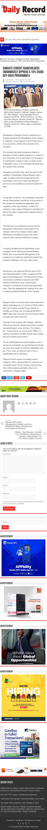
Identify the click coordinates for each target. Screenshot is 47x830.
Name (5, 477)
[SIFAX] (23, 26)
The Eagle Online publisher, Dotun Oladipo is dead (20, 803)
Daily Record (9, 80)
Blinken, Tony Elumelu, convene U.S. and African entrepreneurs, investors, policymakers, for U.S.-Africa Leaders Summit (28, 434)
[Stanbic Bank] (23, 49)
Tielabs (38, 820)
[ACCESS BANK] (23, 389)
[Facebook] (20, 823)
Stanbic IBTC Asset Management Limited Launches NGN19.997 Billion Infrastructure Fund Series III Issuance (18, 424)
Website (6, 494)
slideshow (15, 81)
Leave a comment (28, 81)
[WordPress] (26, 823)
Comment (7, 454)
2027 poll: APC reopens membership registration (22, 39)
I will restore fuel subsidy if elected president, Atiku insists (23, 799)
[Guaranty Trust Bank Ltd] (23, 770)
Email (5, 485)
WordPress (20, 820)
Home (4, 59)
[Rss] (18, 823)
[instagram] (29, 823)
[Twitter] (23, 823)
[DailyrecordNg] (23, 10)
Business (11, 59)
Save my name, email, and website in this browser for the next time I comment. (23, 503)
